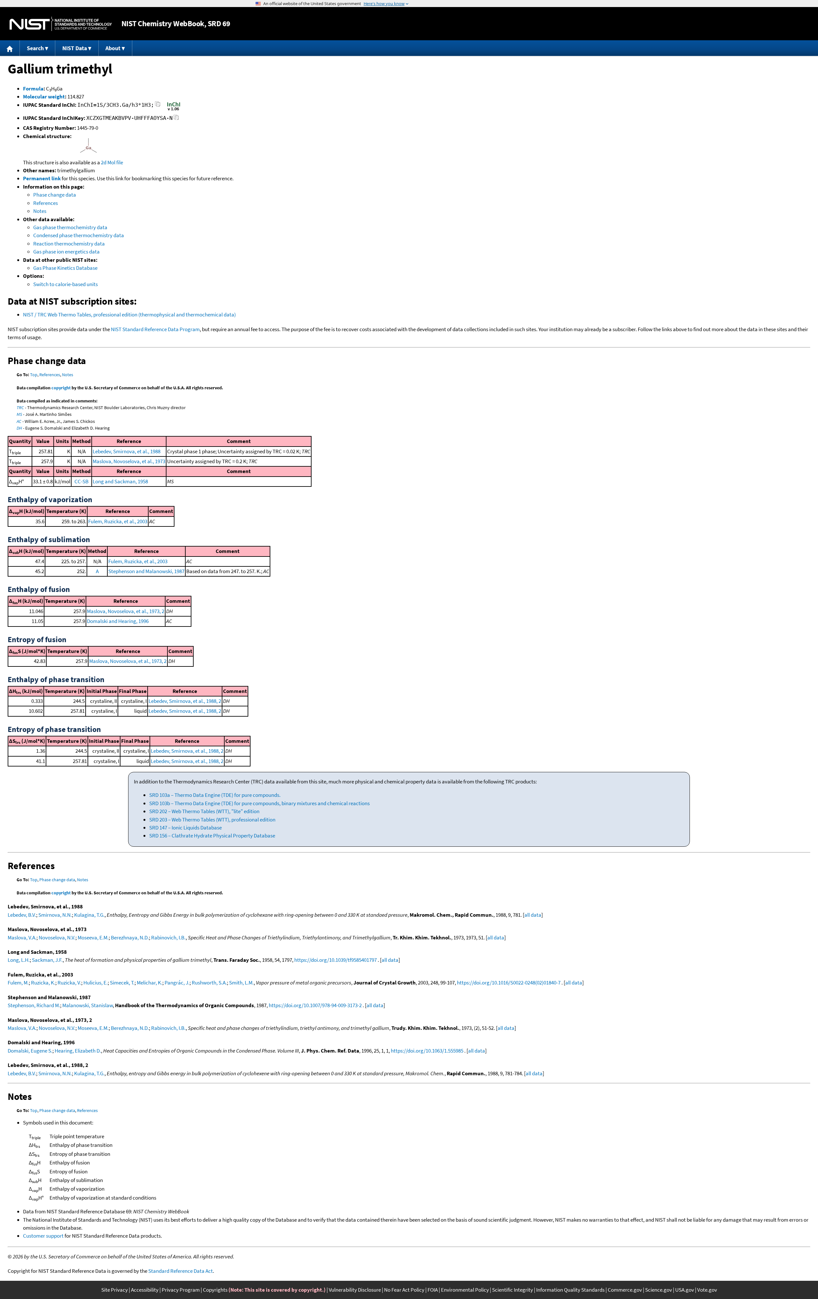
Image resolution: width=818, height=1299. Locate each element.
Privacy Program (181, 1289)
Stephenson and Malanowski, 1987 (146, 571)
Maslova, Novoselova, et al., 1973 (129, 461)
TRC (20, 407)
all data (532, 914)
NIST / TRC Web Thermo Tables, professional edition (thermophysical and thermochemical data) (129, 314)
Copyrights (215, 1289)
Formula (33, 88)
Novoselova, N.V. (57, 937)
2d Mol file (112, 162)
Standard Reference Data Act (180, 1270)
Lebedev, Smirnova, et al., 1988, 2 (185, 700)
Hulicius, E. (95, 982)
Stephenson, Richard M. (34, 1005)
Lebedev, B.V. (22, 914)
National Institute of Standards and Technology (61, 24)
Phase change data (54, 194)
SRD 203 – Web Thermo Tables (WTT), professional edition (212, 819)
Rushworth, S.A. (209, 982)
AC (19, 421)
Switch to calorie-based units (65, 284)
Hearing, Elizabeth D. (78, 1050)
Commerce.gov (625, 1289)
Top (33, 374)
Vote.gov (707, 1289)
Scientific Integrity (512, 1289)
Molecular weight (44, 96)
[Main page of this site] (10, 48)
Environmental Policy (465, 1289)
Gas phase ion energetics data (66, 251)
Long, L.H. (19, 959)
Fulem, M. (18, 982)
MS (19, 414)
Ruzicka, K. (43, 982)
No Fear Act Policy (404, 1289)
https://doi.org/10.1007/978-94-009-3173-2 (315, 1005)
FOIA (433, 1289)
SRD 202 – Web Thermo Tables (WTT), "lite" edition (204, 811)
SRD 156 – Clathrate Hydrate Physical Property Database (212, 835)
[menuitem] (10, 48)
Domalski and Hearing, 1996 (118, 621)
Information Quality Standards (570, 1289)
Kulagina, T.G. (89, 914)
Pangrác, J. (177, 982)
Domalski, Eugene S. (30, 1050)
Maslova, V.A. (22, 937)
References (45, 202)
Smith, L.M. (241, 982)
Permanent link (42, 178)
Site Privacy (114, 1289)
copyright (61, 388)
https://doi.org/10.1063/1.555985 (427, 1050)
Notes (39, 210)
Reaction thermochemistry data (69, 243)
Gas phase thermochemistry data (70, 227)
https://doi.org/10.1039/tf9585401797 (335, 959)
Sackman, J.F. (47, 959)
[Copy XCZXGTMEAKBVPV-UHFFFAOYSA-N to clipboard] (176, 119)
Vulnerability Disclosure (355, 1289)
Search (35, 48)
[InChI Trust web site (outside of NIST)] (173, 109)
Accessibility (144, 1289)
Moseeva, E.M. (93, 937)
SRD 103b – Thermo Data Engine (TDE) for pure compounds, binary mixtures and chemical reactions (259, 803)
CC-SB (81, 481)
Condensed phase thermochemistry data (78, 235)
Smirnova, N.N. (55, 914)
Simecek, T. (122, 982)
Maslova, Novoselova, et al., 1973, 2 (125, 611)
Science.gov (658, 1289)
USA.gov (684, 1289)
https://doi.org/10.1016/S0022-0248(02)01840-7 (508, 982)
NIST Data (74, 48)
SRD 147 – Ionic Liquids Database (185, 827)
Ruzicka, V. (69, 982)
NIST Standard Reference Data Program (155, 329)
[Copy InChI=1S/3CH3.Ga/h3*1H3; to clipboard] (157, 106)
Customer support (43, 1235)
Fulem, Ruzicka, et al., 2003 (117, 521)
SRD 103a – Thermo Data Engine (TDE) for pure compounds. (215, 794)
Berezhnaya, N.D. (130, 937)
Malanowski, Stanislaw (87, 1005)
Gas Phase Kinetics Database (65, 267)
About (112, 48)
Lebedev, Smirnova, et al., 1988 (126, 451)
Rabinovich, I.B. (168, 937)
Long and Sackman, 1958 (120, 481)
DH (19, 428)
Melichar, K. (149, 982)
